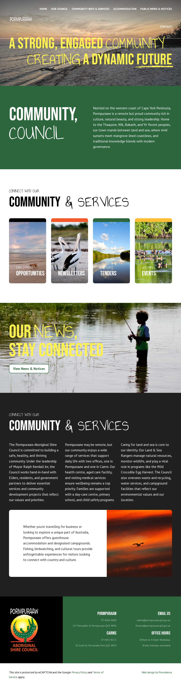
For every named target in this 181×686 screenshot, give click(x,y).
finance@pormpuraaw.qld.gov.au (153, 625)
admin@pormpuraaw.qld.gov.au (153, 620)
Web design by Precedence (157, 672)
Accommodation (124, 9)
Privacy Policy (79, 672)
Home (43, 9)
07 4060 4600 (108, 620)
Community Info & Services (90, 9)
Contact (166, 26)
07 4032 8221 (108, 639)
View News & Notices (29, 369)
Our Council (59, 9)
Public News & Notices (156, 9)
